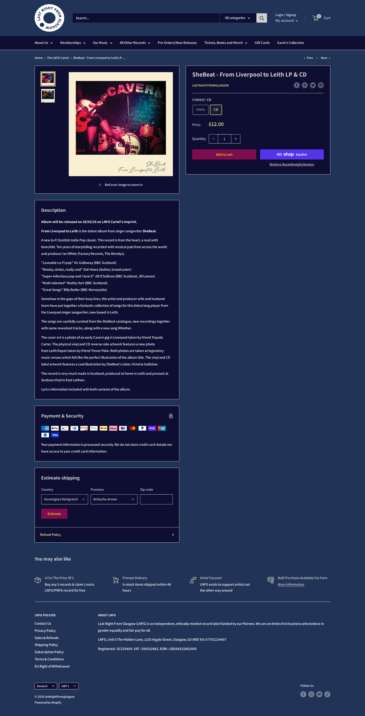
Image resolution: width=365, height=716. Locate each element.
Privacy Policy (45, 630)
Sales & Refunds (47, 637)
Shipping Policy (46, 644)
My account (285, 20)
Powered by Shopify (48, 702)
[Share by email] (321, 85)
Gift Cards (262, 42)
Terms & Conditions (49, 659)
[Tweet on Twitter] (313, 85)
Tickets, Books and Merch (223, 42)
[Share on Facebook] (297, 85)
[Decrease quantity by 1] (213, 138)
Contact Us (43, 623)
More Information (291, 584)
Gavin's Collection (290, 42)
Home (39, 58)
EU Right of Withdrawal (52, 666)
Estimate (54, 513)
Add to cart (224, 154)
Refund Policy (50, 534)
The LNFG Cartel (58, 58)
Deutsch (42, 686)
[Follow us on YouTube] (319, 694)
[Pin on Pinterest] (305, 85)
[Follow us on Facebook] (303, 694)
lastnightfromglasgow (210, 85)
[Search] (261, 18)
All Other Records (133, 42)
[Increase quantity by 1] (235, 138)
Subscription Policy (49, 652)
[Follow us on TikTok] (327, 694)
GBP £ (65, 686)
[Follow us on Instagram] (311, 694)
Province (97, 489)
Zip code (146, 489)
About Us (41, 42)
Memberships (70, 42)
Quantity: (199, 138)
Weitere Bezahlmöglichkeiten (292, 164)
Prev (310, 58)
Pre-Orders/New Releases (177, 42)
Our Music (100, 42)
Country (47, 489)
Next (324, 58)
